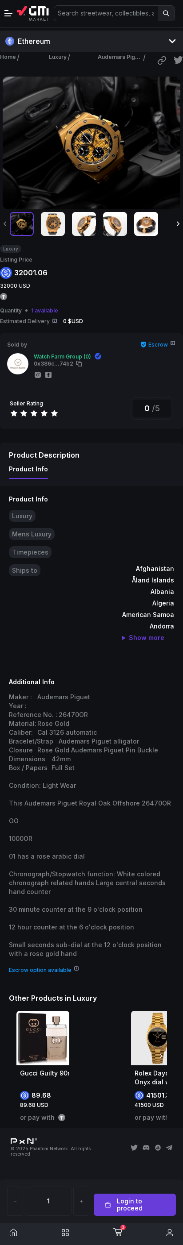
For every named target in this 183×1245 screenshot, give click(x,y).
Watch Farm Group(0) (62, 356)
